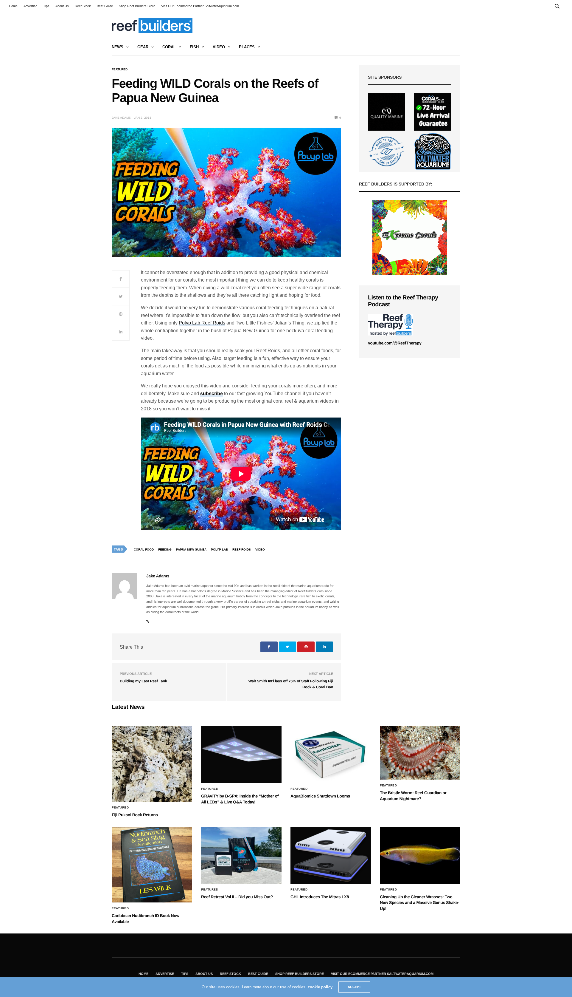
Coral (169, 47)
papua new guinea (191, 549)
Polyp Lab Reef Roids (202, 322)
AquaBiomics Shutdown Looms (320, 796)
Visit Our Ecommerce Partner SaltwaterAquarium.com (200, 6)
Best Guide (105, 6)
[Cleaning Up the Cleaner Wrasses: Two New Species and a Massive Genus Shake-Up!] (420, 855)
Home (13, 6)
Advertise (30, 6)
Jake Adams (121, 117)
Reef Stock (83, 6)
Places (247, 47)
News (117, 47)
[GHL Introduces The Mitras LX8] (330, 855)
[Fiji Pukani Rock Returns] (152, 764)
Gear (142, 47)
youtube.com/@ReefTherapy (394, 343)
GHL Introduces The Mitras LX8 (319, 896)
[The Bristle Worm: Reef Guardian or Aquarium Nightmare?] (420, 753)
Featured (120, 69)
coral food (144, 549)
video (260, 549)
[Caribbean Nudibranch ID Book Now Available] (152, 864)
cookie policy (320, 987)
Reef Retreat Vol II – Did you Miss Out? (237, 896)
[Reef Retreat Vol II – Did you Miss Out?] (241, 855)
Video (219, 47)
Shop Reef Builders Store (137, 6)
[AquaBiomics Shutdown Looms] (330, 754)
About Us (62, 6)
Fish (194, 47)
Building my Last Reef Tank (143, 681)
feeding (165, 549)
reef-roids (241, 549)
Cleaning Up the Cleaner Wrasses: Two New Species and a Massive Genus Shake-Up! (419, 902)
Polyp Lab (219, 549)
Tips (46, 6)
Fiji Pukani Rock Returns (135, 814)
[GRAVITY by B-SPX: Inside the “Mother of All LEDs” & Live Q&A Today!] (241, 754)
